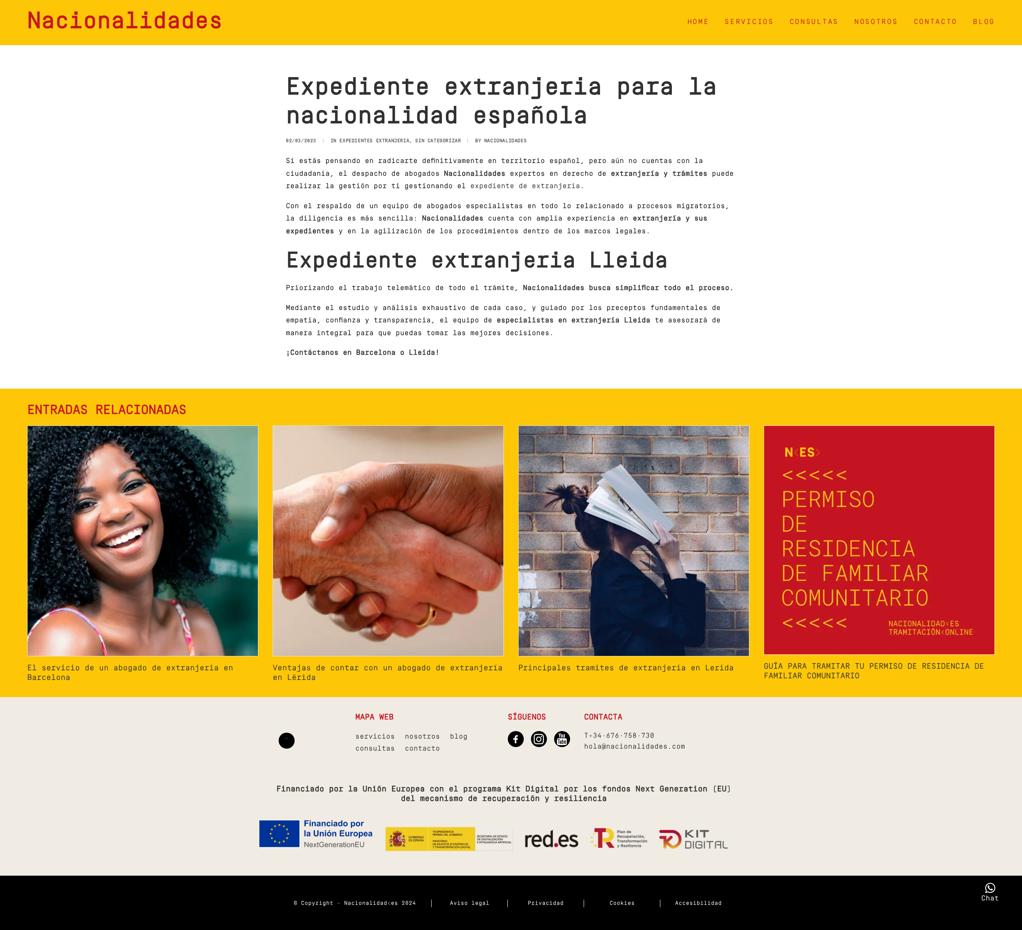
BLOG (984, 22)
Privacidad (546, 903)
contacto (422, 749)
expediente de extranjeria (525, 186)
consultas (375, 749)
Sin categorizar (438, 141)
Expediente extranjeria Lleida (477, 262)
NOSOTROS (876, 22)
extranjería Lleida (610, 320)
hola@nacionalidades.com (634, 747)
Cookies (622, 903)
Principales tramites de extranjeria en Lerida (626, 668)
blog (458, 737)
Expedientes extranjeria (374, 141)
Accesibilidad (698, 903)
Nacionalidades (505, 141)
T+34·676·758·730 (619, 736)
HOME (698, 22)
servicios (375, 737)
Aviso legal (469, 903)
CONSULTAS (814, 22)
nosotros (422, 737)
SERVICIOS (749, 22)
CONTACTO (936, 22)
